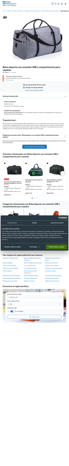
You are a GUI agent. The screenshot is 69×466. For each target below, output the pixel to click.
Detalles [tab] (34, 222)
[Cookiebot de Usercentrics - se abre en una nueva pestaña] (59, 218)
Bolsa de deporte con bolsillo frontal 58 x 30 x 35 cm (54, 180)
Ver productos (10, 80)
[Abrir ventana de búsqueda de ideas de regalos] (52, 3)
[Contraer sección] (65, 96)
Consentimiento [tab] (12, 222)
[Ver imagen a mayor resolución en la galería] (36, 39)
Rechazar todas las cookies (12, 246)
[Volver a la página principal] (9, 3)
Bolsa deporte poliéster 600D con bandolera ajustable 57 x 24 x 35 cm (13, 182)
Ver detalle (13, 72)
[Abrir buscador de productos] (56, 4)
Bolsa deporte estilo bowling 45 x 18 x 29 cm (34, 180)
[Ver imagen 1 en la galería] (5, 17)
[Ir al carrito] (61, 3)
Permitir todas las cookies (56, 246)
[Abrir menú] (65, 4)
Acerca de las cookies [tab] (57, 222)
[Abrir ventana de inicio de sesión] (58, 3)
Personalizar (33, 246)
